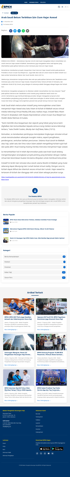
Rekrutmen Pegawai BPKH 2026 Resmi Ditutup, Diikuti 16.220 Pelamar (32, 229)
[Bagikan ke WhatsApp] (23, 30)
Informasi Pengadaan (8, 455)
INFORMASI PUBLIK (33, 2)
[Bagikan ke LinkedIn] (19, 30)
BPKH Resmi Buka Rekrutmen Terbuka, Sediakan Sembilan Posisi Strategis (33, 220)
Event (4, 443)
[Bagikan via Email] (27, 30)
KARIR (25, 2)
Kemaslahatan (39, 426)
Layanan (38, 423)
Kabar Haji (35, 272)
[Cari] (59, 6)
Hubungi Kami (39, 432)
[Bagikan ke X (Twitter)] (15, 30)
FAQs (4, 446)
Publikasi (38, 420)
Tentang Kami (39, 417)
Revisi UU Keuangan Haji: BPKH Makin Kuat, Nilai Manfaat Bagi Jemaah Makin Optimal (37, 238)
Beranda (38, 414)
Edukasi (35, 262)
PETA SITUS (43, 2)
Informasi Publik (7, 452)
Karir (4, 449)
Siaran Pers (35, 278)
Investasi (35, 267)
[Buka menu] (62, 6)
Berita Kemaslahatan (35, 257)
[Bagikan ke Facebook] (10, 30)
